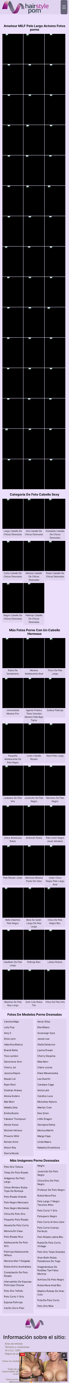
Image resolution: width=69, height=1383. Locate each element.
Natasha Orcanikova (48, 1147)
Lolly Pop (9, 1027)
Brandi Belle (11, 1050)
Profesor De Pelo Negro (51, 1189)
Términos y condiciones (17, 1347)
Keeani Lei (10, 1078)
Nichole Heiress (13, 1130)
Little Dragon (44, 1118)
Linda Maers (44, 1141)
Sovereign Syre (46, 1033)
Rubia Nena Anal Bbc (49, 1285)
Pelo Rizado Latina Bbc (50, 1236)
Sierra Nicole (11, 1153)
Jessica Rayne (12, 1073)
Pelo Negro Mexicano (16, 1202)
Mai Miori (9, 1101)
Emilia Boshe (11, 1113)
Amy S (7, 1033)
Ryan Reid (9, 1084)
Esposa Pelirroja (13, 1302)
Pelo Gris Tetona (13, 1166)
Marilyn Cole (44, 1107)
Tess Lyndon (11, 1055)
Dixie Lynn (10, 1038)
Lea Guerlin (43, 1078)
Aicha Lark (43, 1090)
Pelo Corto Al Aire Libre (50, 1221)
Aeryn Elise (43, 1021)
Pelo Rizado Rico (13, 1236)
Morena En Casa (13, 1231)
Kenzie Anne (11, 1141)
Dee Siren (43, 1113)
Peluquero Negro (47, 1216)
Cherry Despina (46, 1055)
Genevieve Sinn (13, 1061)
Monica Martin (45, 1130)
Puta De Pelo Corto (48, 1300)
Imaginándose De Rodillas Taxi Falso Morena (47, 1270)
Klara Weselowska (47, 1073)
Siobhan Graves (13, 1090)
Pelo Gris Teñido (13, 1290)
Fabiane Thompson (15, 1118)
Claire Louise (44, 1067)
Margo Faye (44, 1136)
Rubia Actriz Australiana (17, 1266)
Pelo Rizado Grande (15, 1196)
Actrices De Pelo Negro (50, 1279)
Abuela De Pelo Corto (16, 1225)
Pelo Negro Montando (16, 1208)
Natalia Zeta (10, 1107)
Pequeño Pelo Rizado (16, 1219)
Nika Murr (42, 1061)
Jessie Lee (43, 1038)
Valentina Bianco (13, 1044)
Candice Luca (45, 1096)
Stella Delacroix (46, 1044)
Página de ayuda (14, 1353)
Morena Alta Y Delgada (17, 1260)
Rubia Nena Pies (46, 1195)
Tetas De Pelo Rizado (16, 1172)
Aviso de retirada (13, 1343)
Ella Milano (43, 1027)
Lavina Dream (45, 1050)
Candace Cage (45, 1084)
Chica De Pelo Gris (14, 1213)
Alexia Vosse (11, 1124)
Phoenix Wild (11, 1136)
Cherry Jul (10, 1067)
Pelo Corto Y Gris (14, 1296)
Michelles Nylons (47, 1101)
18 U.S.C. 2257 (13, 1350)
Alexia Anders (12, 1096)
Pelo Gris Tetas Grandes (51, 1251)
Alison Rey (10, 1147)
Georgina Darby (46, 1124)
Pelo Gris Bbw (45, 1305)
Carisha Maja (11, 1021)
